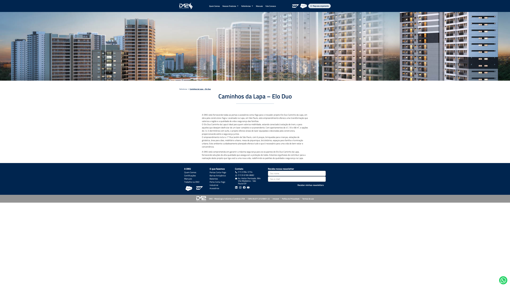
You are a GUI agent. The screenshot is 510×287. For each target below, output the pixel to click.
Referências (183, 89)
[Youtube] (248, 187)
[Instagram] (240, 187)
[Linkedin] (236, 187)
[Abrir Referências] (252, 6)
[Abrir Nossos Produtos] (238, 6)
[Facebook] (244, 187)
